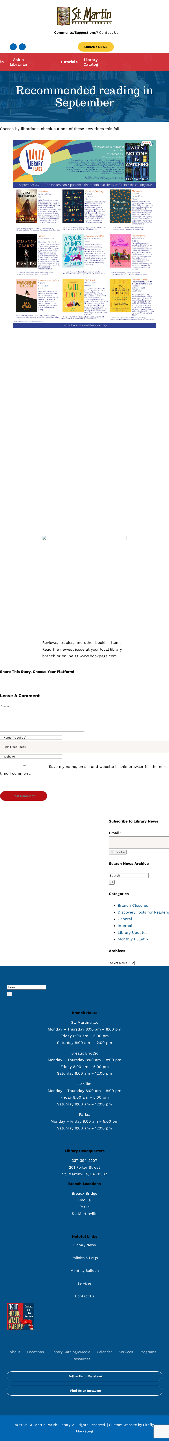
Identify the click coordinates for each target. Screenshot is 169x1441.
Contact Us (86, 32)
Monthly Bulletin (133, 939)
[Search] (98, 1359)
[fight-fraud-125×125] (20, 1304)
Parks (84, 1207)
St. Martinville (84, 1213)
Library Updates (132, 932)
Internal (125, 925)
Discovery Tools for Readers (143, 912)
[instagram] (22, 46)
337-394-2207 (84, 1160)
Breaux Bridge (84, 1193)
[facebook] (13, 46)
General (125, 919)
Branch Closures (133, 905)
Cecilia (84, 1200)
